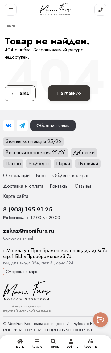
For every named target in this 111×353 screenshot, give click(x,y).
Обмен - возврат (70, 175)
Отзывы (83, 186)
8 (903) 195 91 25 (27, 209)
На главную (69, 93)
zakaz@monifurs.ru (28, 230)
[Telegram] (22, 125)
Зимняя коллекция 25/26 (33, 141)
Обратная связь (52, 125)
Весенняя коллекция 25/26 (36, 152)
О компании (16, 175)
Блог (41, 175)
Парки (63, 163)
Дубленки (84, 152)
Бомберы (38, 163)
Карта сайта (15, 196)
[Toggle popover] (100, 319)
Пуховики (87, 163)
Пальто (13, 163)
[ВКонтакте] (8, 125)
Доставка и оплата (23, 186)
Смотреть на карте (22, 271)
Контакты (59, 186)
